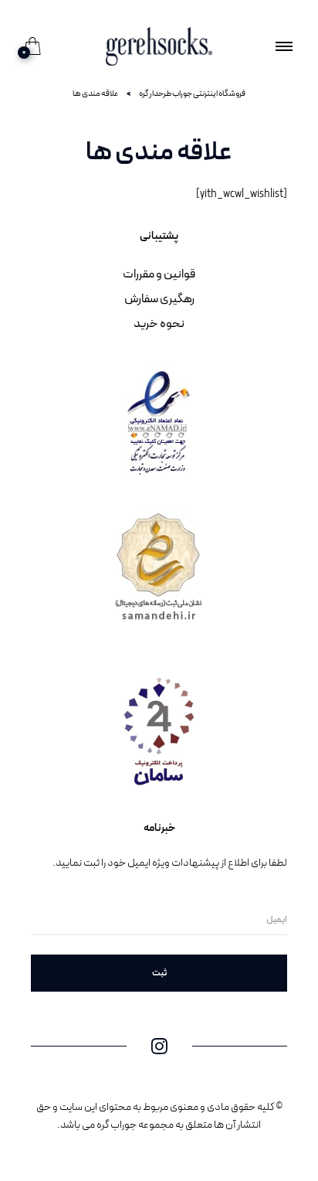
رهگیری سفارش (159, 299)
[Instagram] (159, 1050)
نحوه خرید (159, 324)
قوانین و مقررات (159, 274)
